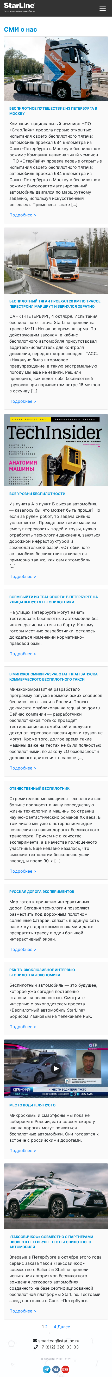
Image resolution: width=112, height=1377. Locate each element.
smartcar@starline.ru (58, 1340)
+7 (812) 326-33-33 (59, 1347)
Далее (64, 1326)
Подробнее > (22, 214)
